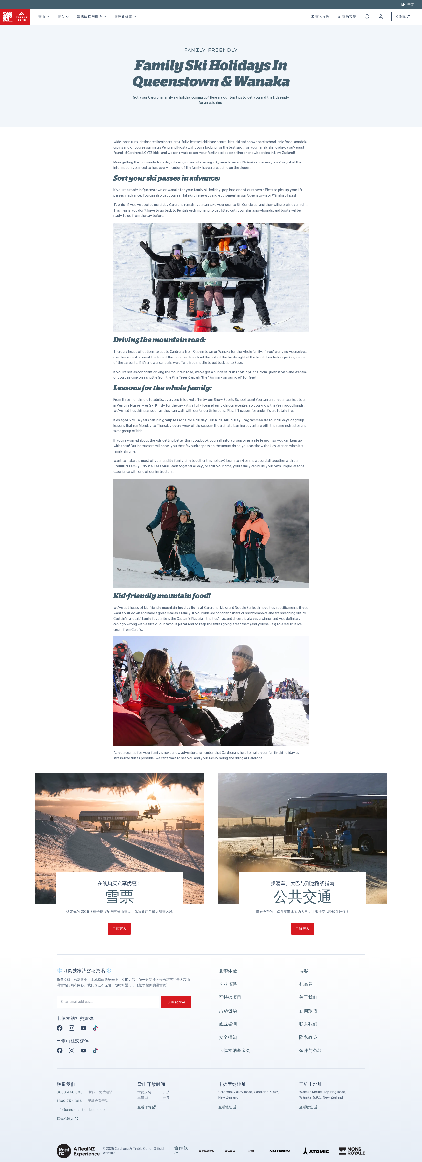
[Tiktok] (96, 1028)
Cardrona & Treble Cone (133, 1149)
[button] (367, 17)
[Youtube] (85, 1028)
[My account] (381, 17)
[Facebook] (61, 1028)
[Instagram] (73, 1028)
